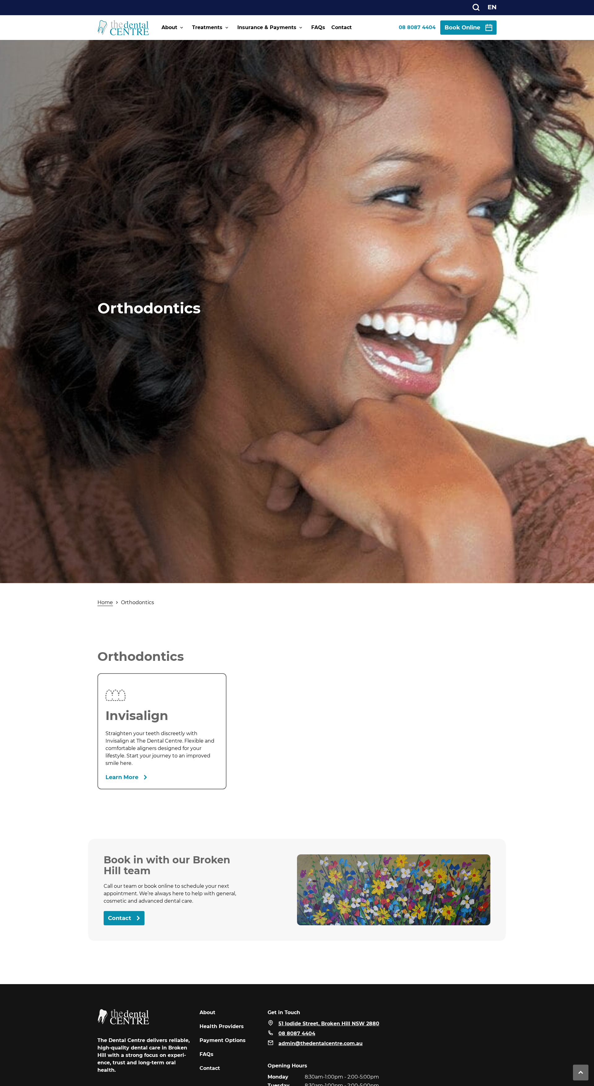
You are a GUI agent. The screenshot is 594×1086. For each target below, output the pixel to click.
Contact (341, 27)
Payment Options (223, 1040)
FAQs (318, 27)
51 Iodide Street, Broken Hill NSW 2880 (328, 1024)
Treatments (207, 27)
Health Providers (222, 1026)
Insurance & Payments (266, 27)
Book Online (462, 27)
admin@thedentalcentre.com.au (320, 1043)
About (169, 27)
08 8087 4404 (417, 27)
